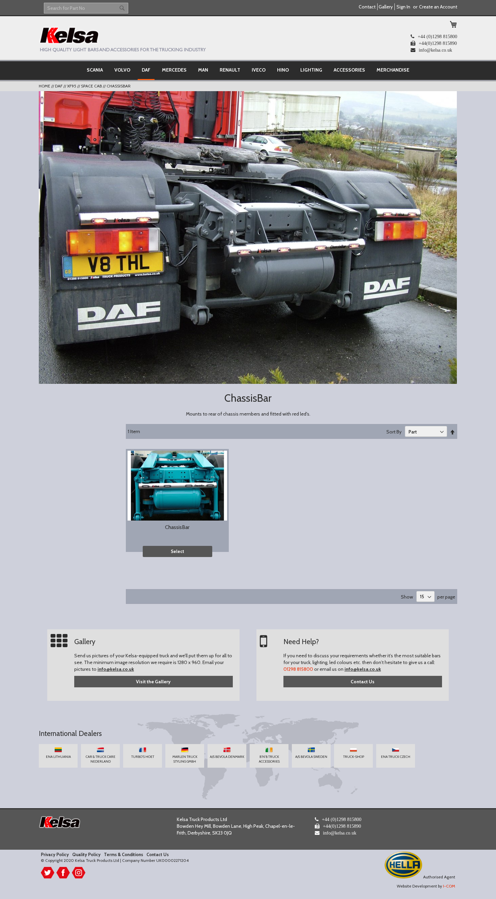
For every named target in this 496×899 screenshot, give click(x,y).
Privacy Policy (55, 854)
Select (177, 551)
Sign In (403, 7)
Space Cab (92, 85)
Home (45, 85)
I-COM (449, 886)
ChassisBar (177, 527)
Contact (367, 7)
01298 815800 (298, 669)
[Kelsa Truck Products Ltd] (122, 39)
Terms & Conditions (123, 854)
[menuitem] (95, 70)
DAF (59, 85)
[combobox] (86, 8)
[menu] (248, 70)
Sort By (394, 432)
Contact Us (363, 682)
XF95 (72, 85)
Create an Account (438, 7)
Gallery (386, 7)
